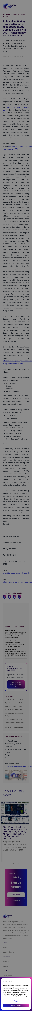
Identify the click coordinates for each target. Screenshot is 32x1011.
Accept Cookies (16, 1006)
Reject (16, 1001)
